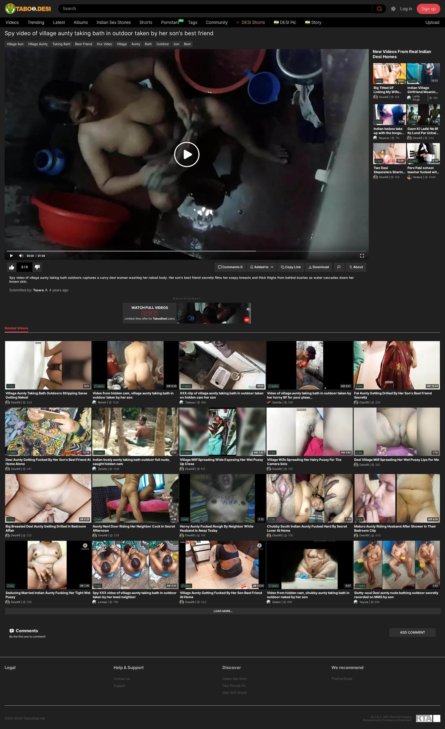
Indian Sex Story (234, 679)
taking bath (61, 44)
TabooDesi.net (34, 718)
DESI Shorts (253, 22)
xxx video (104, 44)
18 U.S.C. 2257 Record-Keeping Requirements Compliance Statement (387, 718)
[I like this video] (11, 267)
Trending (36, 22)
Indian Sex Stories (114, 22)
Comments (26, 630)
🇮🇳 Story (313, 22)
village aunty (38, 44)
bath (148, 44)
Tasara (38, 290)
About (358, 267)
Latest (59, 22)
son (176, 44)
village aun (15, 44)
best (187, 44)
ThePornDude (341, 679)
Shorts (146, 22)
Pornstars (170, 22)
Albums (81, 22)
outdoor (162, 44)
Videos (12, 22)
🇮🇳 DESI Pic (285, 22)
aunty (135, 44)
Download (321, 267)
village (122, 44)
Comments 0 (232, 267)
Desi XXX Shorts (234, 692)
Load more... (223, 611)
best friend (83, 44)
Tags (192, 22)
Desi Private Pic (234, 686)
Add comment (412, 632)
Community (217, 22)
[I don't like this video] (37, 267)
